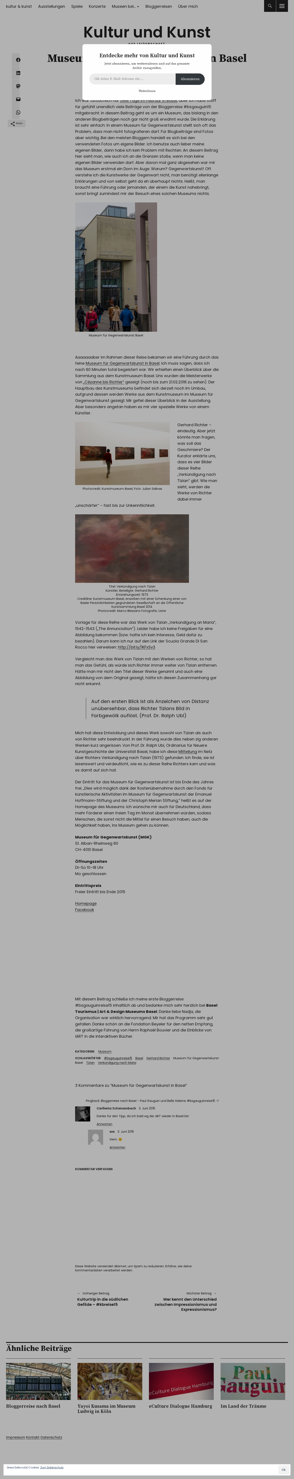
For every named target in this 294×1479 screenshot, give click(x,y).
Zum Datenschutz (51, 1467)
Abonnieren (190, 79)
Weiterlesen (147, 91)
